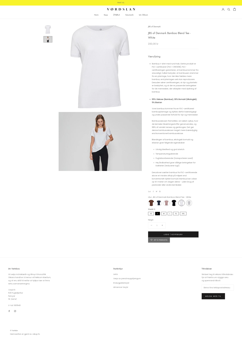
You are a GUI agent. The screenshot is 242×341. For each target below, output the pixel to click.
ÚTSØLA (116, 14)
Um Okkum (143, 14)
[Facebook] (153, 191)
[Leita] (229, 9)
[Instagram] (15, 311)
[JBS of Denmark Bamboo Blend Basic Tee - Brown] (151, 203)
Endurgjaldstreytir (121, 283)
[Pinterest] (160, 191)
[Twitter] (156, 191)
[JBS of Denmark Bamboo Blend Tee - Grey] (189, 203)
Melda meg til (213, 296)
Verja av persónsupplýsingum (127, 278)
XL (176, 213)
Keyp (106, 14)
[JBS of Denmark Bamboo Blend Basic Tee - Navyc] (159, 203)
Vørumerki (129, 14)
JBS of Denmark (154, 26)
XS (151, 213)
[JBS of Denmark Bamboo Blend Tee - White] (181, 203)
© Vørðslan (14, 330)
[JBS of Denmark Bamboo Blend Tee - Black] (174, 203)
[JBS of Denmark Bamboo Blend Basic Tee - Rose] (166, 203)
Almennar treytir (120, 287)
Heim (96, 14)
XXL (183, 213)
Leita (115, 274)
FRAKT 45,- (121, 3)
